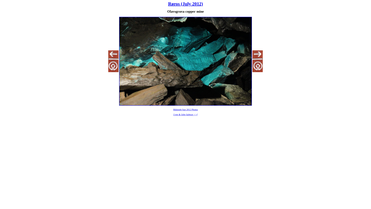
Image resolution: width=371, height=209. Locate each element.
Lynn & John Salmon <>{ (185, 114)
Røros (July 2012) (185, 3)
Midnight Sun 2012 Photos (185, 109)
